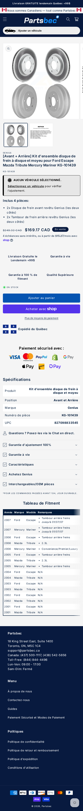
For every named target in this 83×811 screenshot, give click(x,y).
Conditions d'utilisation (23, 767)
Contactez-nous (19, 700)
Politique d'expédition (23, 759)
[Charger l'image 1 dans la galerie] (16, 135)
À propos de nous (20, 691)
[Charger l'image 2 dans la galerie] (41, 135)
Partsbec (47, 806)
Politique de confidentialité (26, 741)
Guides (12, 708)
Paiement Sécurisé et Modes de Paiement (36, 717)
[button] (5, 19)
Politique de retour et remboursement (33, 750)
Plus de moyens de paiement (41, 318)
